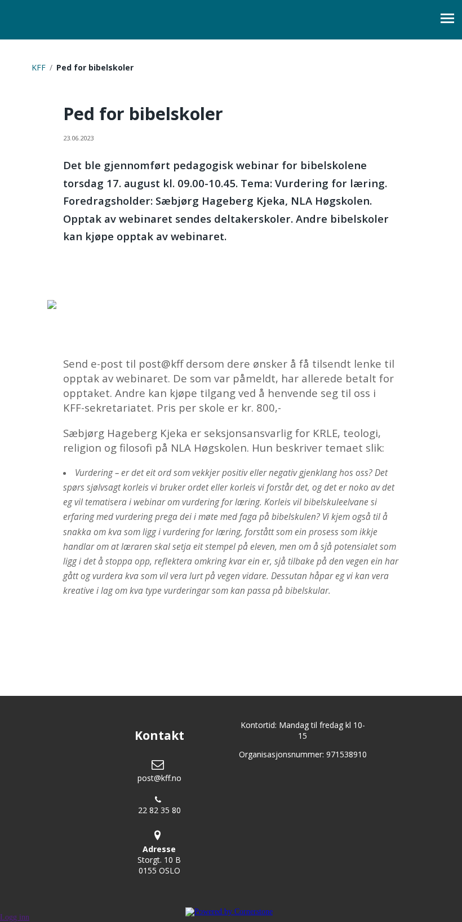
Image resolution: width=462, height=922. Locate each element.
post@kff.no (159, 778)
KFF (39, 67)
